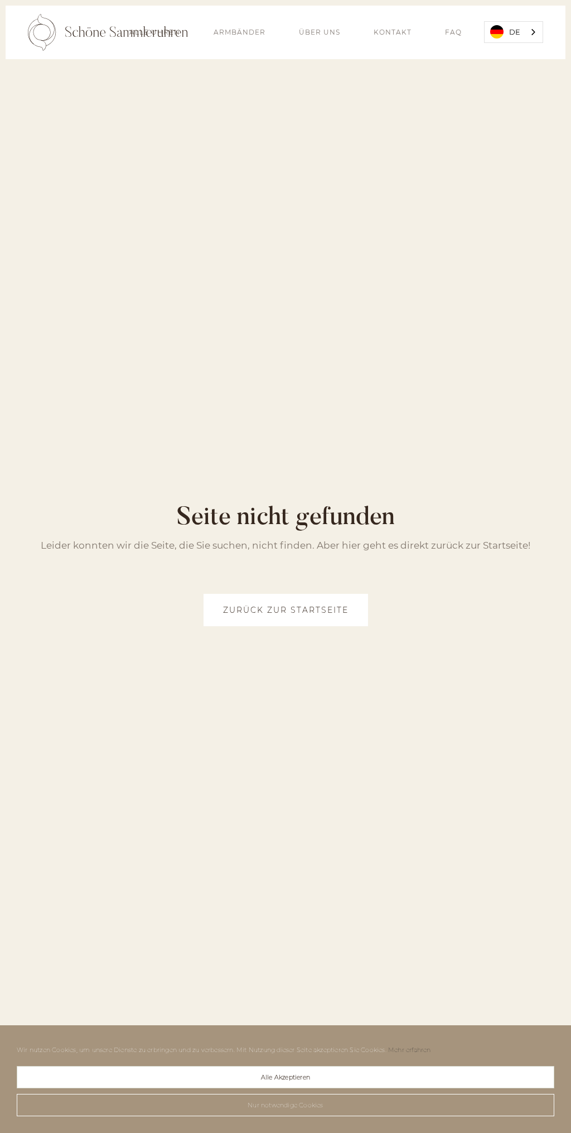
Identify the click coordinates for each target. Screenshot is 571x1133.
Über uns (319, 32)
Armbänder (239, 32)
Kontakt (393, 32)
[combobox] (513, 32)
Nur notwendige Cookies (285, 1105)
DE (514, 31)
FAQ (453, 32)
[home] (108, 32)
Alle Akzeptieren (285, 1077)
